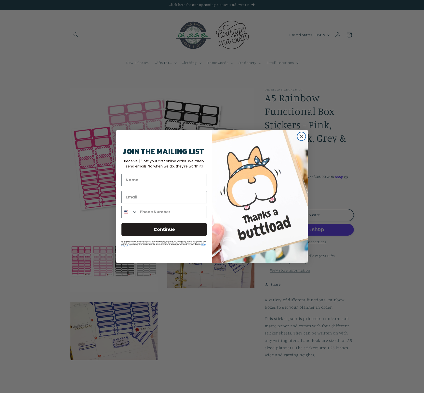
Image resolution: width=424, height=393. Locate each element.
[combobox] (129, 212)
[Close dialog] (301, 136)
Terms (129, 246)
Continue (164, 229)
